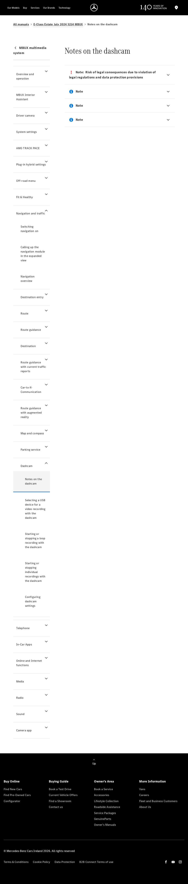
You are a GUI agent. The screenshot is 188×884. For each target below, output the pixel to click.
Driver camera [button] (25, 115)
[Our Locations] (176, 7)
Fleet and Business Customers (158, 801)
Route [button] (24, 313)
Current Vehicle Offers (63, 795)
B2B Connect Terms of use (96, 862)
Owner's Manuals (105, 825)
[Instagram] (180, 862)
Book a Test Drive (60, 789)
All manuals (21, 24)
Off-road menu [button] (26, 181)
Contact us (56, 807)
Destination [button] (28, 346)
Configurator (12, 801)
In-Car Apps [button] (24, 644)
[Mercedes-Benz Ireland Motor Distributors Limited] (94, 7)
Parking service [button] (30, 450)
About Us (145, 807)
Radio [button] (20, 698)
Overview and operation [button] (25, 76)
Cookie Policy (41, 862)
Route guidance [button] (31, 330)
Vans (142, 789)
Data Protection (65, 862)
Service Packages (105, 813)
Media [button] (20, 681)
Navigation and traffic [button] (30, 213)
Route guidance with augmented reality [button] (31, 412)
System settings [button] (26, 132)
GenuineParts (102, 819)
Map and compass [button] (32, 433)
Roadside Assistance (107, 807)
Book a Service (103, 789)
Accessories (101, 795)
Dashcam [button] (26, 466)
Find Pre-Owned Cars (17, 795)
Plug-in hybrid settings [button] (31, 164)
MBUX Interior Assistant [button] (25, 97)
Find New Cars (13, 789)
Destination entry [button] (32, 297)
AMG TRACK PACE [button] (28, 148)
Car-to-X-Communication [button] (31, 390)
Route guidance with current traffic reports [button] (33, 366)
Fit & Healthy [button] (24, 197)
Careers (144, 795)
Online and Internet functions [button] (29, 663)
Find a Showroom (60, 801)
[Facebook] (166, 862)
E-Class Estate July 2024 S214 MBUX (58, 24)
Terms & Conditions (16, 862)
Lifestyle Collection (106, 801)
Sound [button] (20, 714)
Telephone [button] (23, 628)
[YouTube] (173, 862)
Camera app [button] (24, 730)
